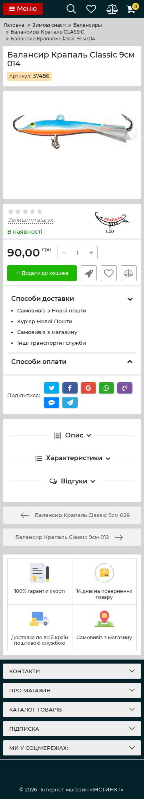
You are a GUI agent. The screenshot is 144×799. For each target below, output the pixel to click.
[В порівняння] (129, 273)
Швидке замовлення (89, 273)
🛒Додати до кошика (42, 273)
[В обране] (109, 273)
